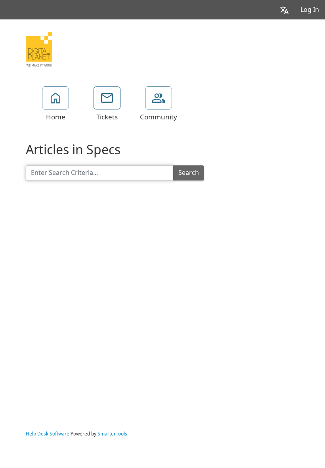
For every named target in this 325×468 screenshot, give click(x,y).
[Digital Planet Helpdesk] (39, 48)
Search (188, 172)
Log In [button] (309, 9)
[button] (284, 9)
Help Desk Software (47, 434)
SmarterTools (112, 434)
